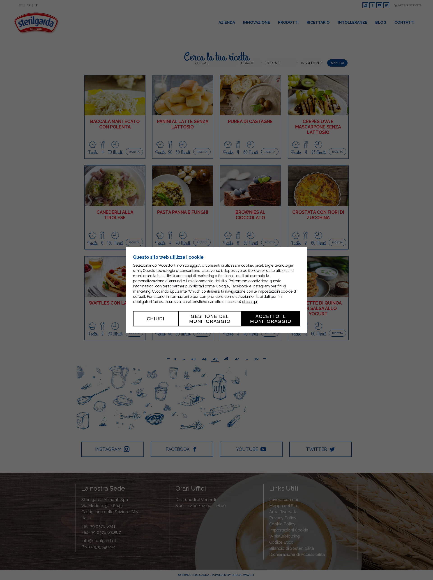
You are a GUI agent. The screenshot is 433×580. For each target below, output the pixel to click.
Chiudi (156, 318)
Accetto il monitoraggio (271, 319)
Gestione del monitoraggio (210, 319)
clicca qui (250, 301)
